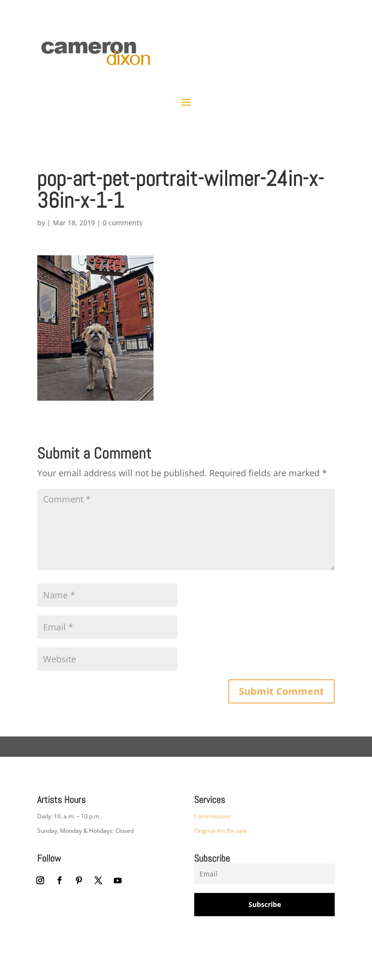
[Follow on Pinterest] (79, 880)
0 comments (122, 222)
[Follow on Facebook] (59, 880)
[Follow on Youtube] (117, 880)
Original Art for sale (220, 831)
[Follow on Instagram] (40, 880)
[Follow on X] (98, 880)
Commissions (212, 816)
